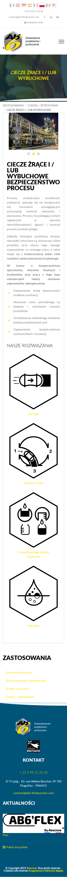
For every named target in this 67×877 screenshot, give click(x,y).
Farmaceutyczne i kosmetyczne (26, 680)
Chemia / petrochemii (43, 105)
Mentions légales (53, 871)
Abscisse (32, 868)
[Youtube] (57, 17)
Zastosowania (13, 105)
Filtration (34, 625)
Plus (5, 835)
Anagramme (35, 871)
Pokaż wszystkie (16, 847)
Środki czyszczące (17, 688)
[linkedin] (51, 17)
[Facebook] (44, 17)
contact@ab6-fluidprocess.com (24, 17)
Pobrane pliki (34, 22)
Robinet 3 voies (34, 483)
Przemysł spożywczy (19, 672)
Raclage (33, 414)
